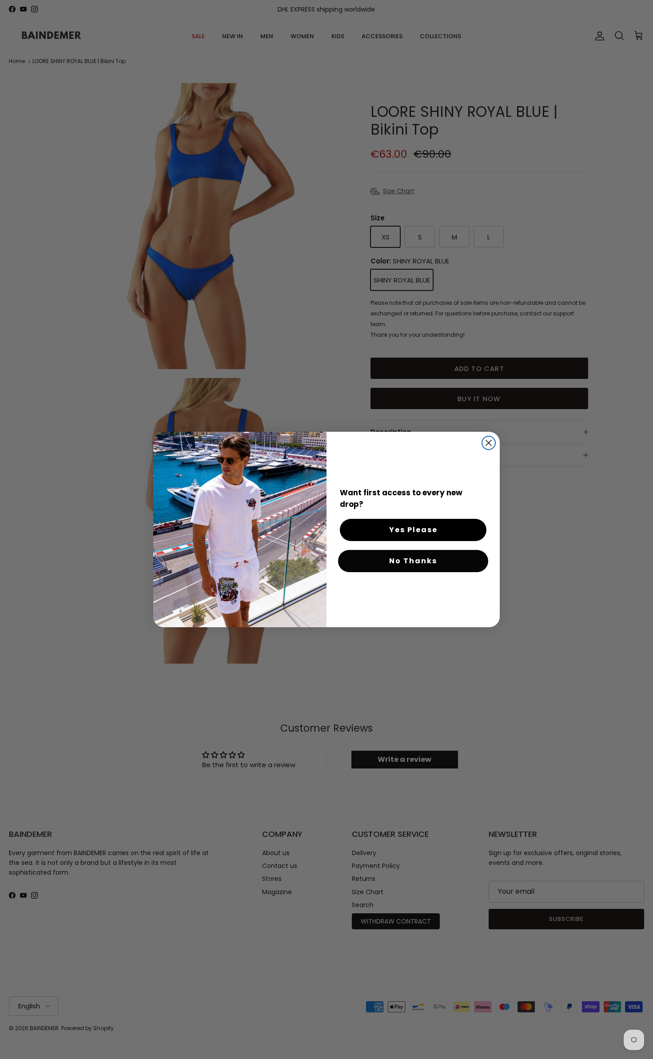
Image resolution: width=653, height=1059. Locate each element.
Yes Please (413, 530)
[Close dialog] (488, 443)
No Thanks (413, 561)
